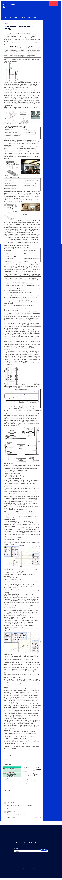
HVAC (10, 17)
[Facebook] (31, 858)
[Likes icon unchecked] (7, 808)
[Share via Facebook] (4, 755)
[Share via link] (13, 755)
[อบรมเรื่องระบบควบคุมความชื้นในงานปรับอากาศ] (12, 771)
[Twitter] (28, 858)
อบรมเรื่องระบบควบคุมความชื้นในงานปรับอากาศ (11, 780)
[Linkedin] (34, 858)
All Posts (4, 17)
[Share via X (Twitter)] (7, 755)
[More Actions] (40, 803)
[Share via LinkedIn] (10, 755)
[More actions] (40, 23)
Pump (34, 17)
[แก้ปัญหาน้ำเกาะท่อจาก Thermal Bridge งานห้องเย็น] (32, 771)
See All (39, 764)
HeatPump (16, 17)
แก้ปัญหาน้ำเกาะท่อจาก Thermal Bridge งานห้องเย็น (32, 780)
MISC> (29, 17)
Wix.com (40, 868)
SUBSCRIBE (53, 4)
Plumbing (23, 17)
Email (15, 848)
